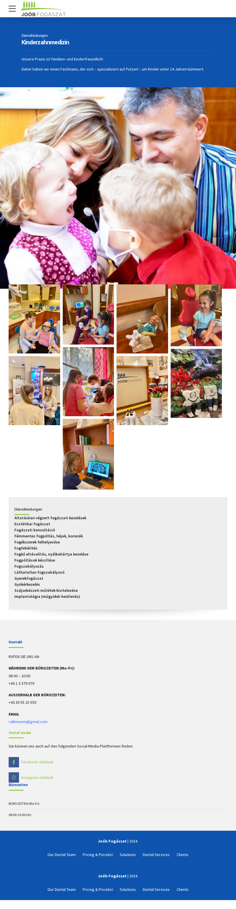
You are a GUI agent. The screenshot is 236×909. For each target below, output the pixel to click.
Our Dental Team (61, 854)
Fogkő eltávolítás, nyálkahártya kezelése (51, 554)
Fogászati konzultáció (34, 530)
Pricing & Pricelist (98, 854)
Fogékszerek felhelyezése (37, 542)
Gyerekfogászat (28, 578)
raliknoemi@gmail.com (28, 721)
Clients (183, 854)
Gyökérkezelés (27, 584)
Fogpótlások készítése (34, 560)
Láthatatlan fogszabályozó (39, 572)
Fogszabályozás (29, 566)
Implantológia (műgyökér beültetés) (47, 596)
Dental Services (156, 854)
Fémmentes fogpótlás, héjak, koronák (48, 536)
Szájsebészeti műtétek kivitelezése (46, 590)
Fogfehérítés (25, 548)
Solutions (128, 854)
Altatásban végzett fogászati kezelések (50, 517)
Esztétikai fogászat (32, 523)
